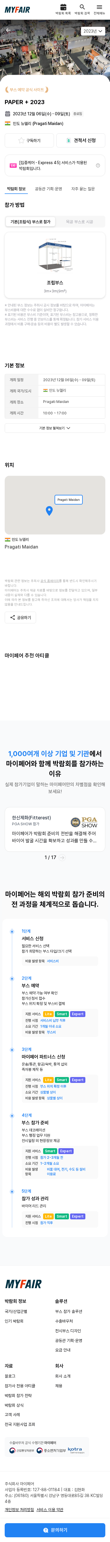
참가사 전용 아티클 (20, 1385)
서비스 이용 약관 (49, 1509)
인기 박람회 (14, 1321)
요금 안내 (62, 1350)
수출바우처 (64, 1321)
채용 (58, 1385)
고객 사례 (12, 1414)
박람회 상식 (14, 1405)
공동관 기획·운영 (68, 1340)
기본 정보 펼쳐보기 (52, 428)
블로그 (10, 1376)
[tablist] (55, 222)
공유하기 (24, 617)
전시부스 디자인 (68, 1330)
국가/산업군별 (16, 1311)
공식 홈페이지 (49, 581)
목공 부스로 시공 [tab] (79, 221)
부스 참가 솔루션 (68, 1311)
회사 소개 (62, 1376)
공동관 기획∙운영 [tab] (48, 188)
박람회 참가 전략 (18, 1395)
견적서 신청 (85, 140)
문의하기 (59, 1530)
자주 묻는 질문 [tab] (83, 188)
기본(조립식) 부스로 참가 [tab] (30, 221)
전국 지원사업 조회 (20, 1424)
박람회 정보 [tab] (16, 188)
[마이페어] (23, 1284)
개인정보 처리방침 (19, 1509)
